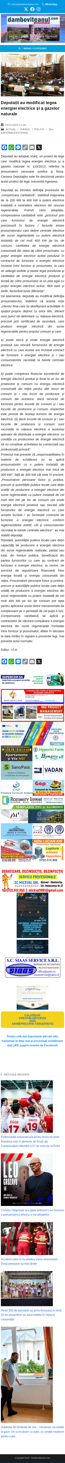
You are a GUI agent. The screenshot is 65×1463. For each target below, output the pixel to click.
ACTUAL (11, 129)
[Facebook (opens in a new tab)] (32, 9)
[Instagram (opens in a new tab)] (38, 9)
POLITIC (39, 129)
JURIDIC (25, 129)
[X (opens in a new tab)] (26, 9)
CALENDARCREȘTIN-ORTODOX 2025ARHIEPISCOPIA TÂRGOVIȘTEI (32, 1019)
